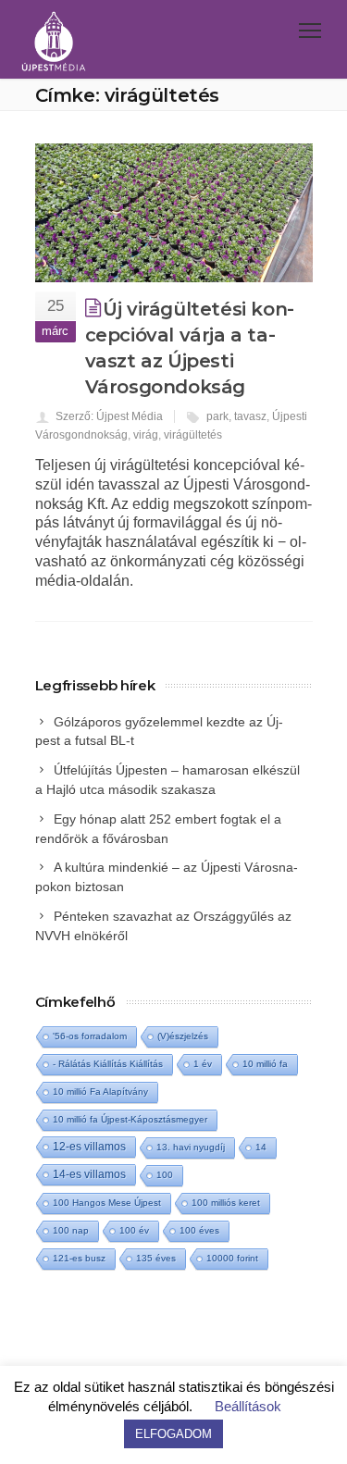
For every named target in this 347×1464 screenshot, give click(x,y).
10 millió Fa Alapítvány (100, 1091)
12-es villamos (89, 1146)
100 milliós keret (226, 1202)
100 (164, 1175)
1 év (202, 1064)
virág (145, 434)
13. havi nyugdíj (190, 1147)
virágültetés (193, 434)
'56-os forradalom (90, 1036)
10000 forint (232, 1258)
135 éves (156, 1258)
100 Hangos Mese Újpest (107, 1202)
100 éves (199, 1230)
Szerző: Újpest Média (109, 416)
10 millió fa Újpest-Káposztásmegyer (130, 1119)
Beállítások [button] (248, 1406)
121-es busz (79, 1258)
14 (260, 1147)
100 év (134, 1230)
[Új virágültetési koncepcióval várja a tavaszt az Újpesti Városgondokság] (174, 212)
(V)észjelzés (182, 1036)
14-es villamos (89, 1174)
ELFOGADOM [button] (173, 1434)
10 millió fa (265, 1064)
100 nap (71, 1230)
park (217, 416)
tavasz (250, 416)
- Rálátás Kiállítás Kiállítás (108, 1064)
